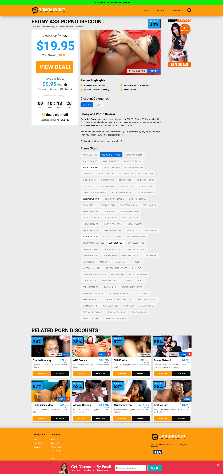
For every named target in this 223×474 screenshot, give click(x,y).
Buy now (42, 374)
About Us (54, 439)
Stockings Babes (139, 312)
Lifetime (161, 10)
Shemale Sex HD (90, 306)
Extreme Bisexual (137, 199)
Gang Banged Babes (130, 211)
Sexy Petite (106, 300)
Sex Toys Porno (140, 293)
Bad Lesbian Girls (111, 167)
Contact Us (55, 443)
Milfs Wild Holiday (91, 268)
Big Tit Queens (107, 180)
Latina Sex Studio (112, 249)
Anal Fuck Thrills (133, 155)
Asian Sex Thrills (132, 161)
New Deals (177, 10)
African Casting (82, 405)
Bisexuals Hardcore (105, 186)
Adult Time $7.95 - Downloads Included (111, 2)
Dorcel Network (163, 360)
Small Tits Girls (146, 306)
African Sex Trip (123, 405)
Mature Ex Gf (89, 262)
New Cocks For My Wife (116, 268)
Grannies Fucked (91, 218)
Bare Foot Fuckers (134, 167)
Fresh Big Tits (149, 205)
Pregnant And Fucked (133, 281)
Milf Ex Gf (105, 262)
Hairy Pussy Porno (113, 224)
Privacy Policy (56, 447)
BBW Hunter (88, 174)
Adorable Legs (90, 155)
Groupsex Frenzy (130, 218)
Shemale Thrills (110, 306)
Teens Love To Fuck (92, 318)
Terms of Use (56, 451)
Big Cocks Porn (145, 174)
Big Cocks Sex (89, 180)
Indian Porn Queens (136, 237)
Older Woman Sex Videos (94, 274)
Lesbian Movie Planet (135, 249)
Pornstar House (110, 281)
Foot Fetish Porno (129, 205)
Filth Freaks (120, 360)
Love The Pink (150, 256)
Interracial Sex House (93, 243)
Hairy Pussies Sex (91, 224)
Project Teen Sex (91, 287)
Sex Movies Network (118, 293)
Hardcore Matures (113, 230)
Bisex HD (87, 186)
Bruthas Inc (160, 405)
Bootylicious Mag (43, 405)
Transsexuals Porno (116, 318)
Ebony (99, 105)
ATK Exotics (80, 360)
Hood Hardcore (90, 237)
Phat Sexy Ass (117, 274)
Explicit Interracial (114, 199)
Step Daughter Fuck (92, 312)
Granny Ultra (110, 218)
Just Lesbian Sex (136, 243)
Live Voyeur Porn (130, 256)
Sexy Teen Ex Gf (124, 300)
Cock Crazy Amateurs (121, 193)
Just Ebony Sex (116, 243)
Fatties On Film (108, 205)
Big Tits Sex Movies (145, 180)
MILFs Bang (120, 262)
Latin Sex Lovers (90, 249)
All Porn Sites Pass (111, 155)
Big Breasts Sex (125, 174)
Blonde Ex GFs (126, 186)
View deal (60, 374)
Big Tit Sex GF (125, 180)
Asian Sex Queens (111, 161)
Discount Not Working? (54, 95)
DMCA (53, 458)
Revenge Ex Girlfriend (93, 293)
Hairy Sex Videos (134, 224)
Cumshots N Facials (146, 193)
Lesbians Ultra (90, 256)
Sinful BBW (128, 306)
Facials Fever (89, 205)
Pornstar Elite (90, 281)
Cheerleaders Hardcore (94, 193)
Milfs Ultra (135, 262)
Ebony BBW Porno (91, 199)
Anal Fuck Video (90, 161)
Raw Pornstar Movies (132, 287)
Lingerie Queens (109, 256)
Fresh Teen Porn (90, 211)
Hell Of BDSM (151, 230)
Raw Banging (110, 287)
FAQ (52, 455)
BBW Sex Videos (106, 174)
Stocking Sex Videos (116, 312)
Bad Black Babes (90, 167)
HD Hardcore (133, 230)
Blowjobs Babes (146, 186)
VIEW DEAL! (54, 67)
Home (147, 10)
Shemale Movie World (147, 300)
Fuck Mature (110, 211)
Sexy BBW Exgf (89, 300)
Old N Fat (136, 268)
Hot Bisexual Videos (112, 237)
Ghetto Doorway (42, 360)
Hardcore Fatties (91, 230)
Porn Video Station (138, 274)
